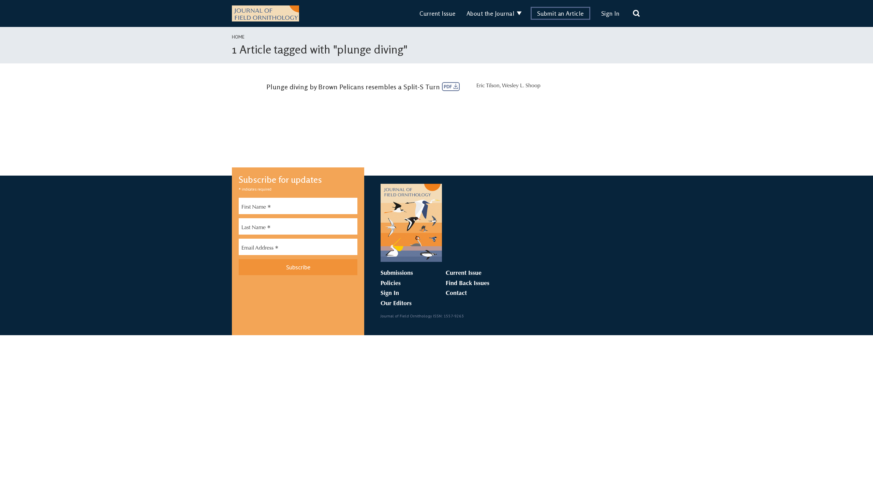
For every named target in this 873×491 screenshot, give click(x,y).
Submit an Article (560, 13)
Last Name (256, 228)
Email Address (260, 249)
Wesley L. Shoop (521, 86)
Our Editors (396, 304)
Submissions (397, 273)
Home (238, 37)
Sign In (610, 13)
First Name (256, 208)
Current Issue (437, 13)
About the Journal (491, 13)
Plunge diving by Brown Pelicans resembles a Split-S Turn (353, 87)
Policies (391, 284)
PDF (449, 87)
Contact (456, 294)
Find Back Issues (467, 284)
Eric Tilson (488, 86)
